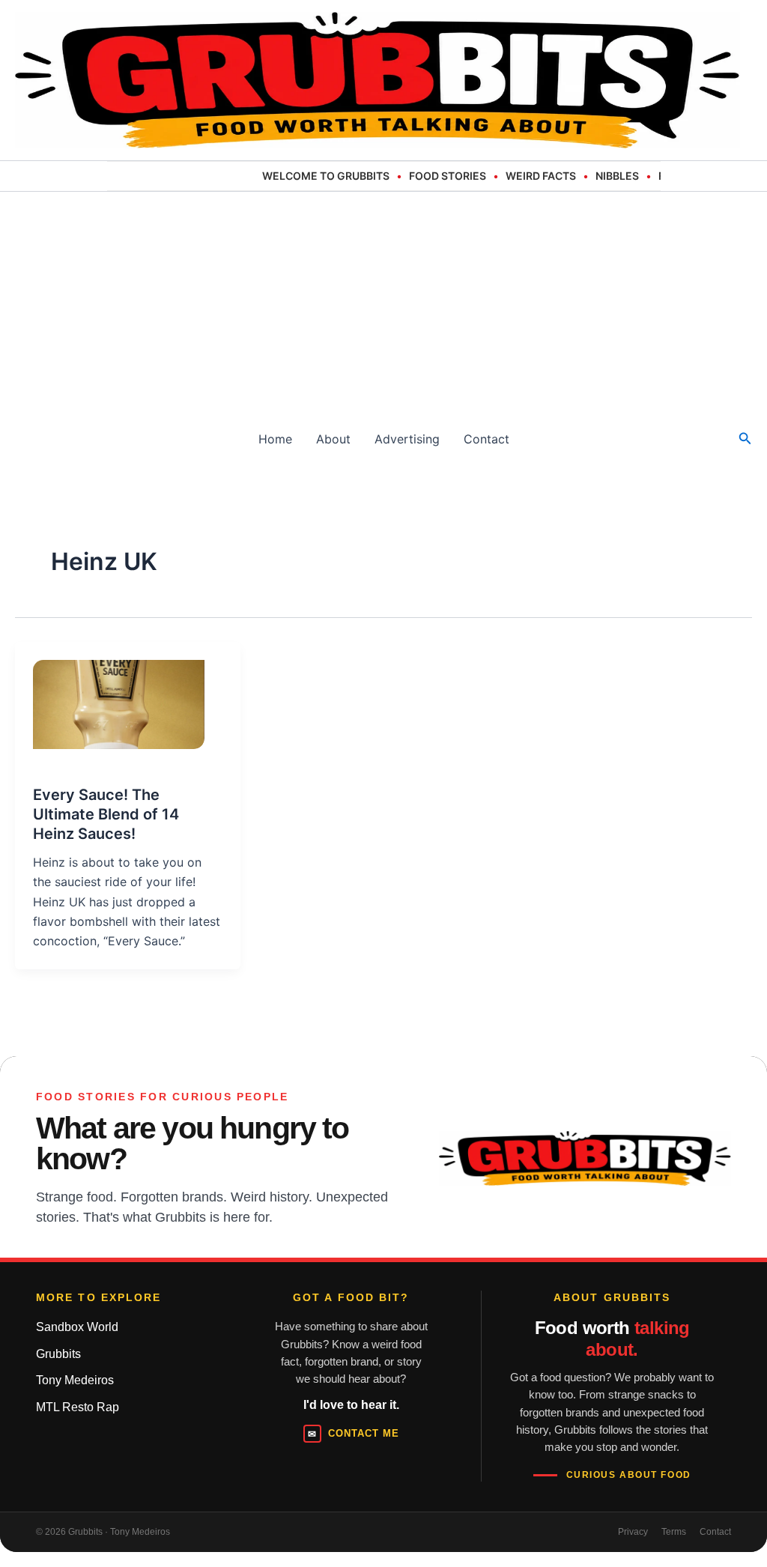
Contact (486, 438)
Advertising (407, 438)
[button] (745, 438)
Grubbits (58, 1354)
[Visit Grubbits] (585, 1158)
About (333, 438)
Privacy (633, 1532)
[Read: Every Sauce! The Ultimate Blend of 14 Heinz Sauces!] (109, 695)
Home (275, 438)
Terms (673, 1532)
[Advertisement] (383, 304)
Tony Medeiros (75, 1380)
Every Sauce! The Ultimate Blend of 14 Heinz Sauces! (106, 814)
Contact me (353, 1434)
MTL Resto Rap (77, 1407)
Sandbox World (77, 1327)
